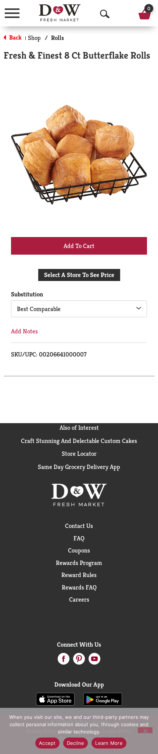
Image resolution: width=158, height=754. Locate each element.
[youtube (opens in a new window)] (94, 661)
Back (15, 37)
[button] (79, 245)
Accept (47, 743)
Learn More (109, 743)
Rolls (57, 38)
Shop (34, 38)
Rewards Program (79, 563)
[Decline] (145, 730)
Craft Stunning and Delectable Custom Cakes (79, 441)
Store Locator (79, 454)
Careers (79, 599)
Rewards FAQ (79, 587)
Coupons (79, 550)
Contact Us (79, 526)
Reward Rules (79, 575)
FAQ (79, 538)
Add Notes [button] (24, 331)
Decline (76, 743)
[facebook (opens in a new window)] (63, 661)
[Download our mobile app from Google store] (102, 699)
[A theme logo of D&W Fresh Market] (59, 13)
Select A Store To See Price (79, 275)
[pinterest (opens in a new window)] (79, 661)
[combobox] (79, 309)
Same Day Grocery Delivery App (79, 467)
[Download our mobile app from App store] (55, 699)
